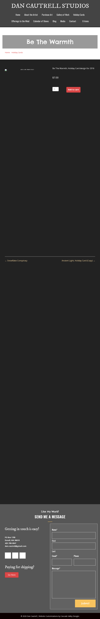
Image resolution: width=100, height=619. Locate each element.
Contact (72, 21)
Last (53, 551)
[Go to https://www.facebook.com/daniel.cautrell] (8, 555)
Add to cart (73, 89)
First (54, 540)
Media (62, 21)
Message (56, 568)
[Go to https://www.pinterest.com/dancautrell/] (23, 555)
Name (54, 529)
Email (54, 555)
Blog (54, 21)
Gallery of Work (63, 14)
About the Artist (31, 14)
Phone (76, 555)
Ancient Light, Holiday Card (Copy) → (78, 260)
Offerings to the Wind (20, 21)
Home (18, 14)
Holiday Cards (79, 14)
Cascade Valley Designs (70, 616)
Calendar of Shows (41, 21)
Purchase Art (47, 14)
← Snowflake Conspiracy (16, 260)
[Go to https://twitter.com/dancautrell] (15, 555)
